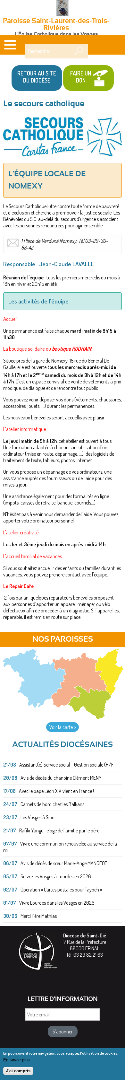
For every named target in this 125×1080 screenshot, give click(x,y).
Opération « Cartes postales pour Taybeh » (61, 889)
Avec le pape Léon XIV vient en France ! (56, 791)
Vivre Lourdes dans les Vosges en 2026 (57, 903)
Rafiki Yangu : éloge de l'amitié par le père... (60, 830)
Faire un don (80, 77)
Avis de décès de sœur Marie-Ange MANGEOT (64, 863)
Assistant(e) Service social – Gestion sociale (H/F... (67, 764)
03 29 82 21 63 (88, 955)
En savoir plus (16, 1060)
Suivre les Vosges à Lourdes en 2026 (56, 876)
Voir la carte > (62, 727)
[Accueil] (62, 8)
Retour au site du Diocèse (36, 77)
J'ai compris (18, 1070)
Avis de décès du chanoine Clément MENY (61, 778)
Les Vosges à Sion (37, 817)
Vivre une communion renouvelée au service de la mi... (60, 846)
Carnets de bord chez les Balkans (52, 804)
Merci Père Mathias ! (40, 916)
